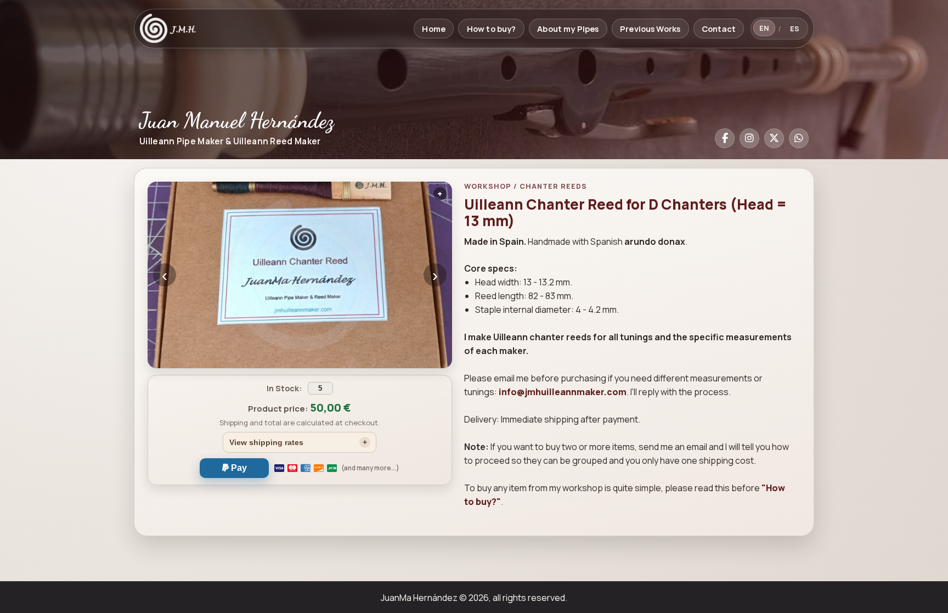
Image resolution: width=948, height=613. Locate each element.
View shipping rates (266, 442)
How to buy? (491, 28)
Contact (719, 28)
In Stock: (285, 388)
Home (433, 28)
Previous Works (650, 28)
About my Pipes (568, 28)
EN (764, 28)
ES (794, 28)
